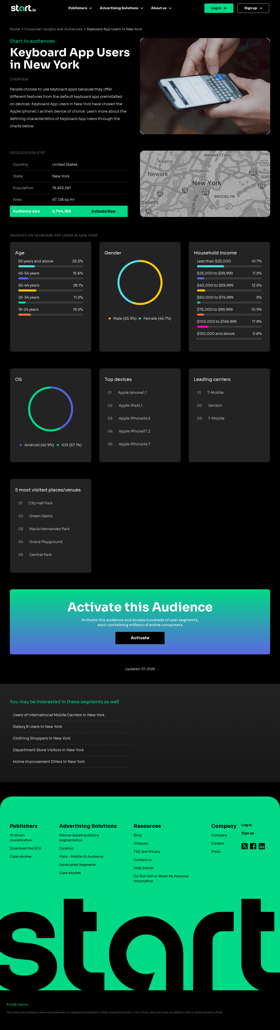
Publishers (77, 8)
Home (15, 29)
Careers (217, 843)
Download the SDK (25, 848)
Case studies (21, 856)
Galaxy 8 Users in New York (37, 726)
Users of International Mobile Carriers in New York (59, 715)
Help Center (144, 868)
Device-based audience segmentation (79, 837)
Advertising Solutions (119, 8)
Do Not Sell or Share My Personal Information (161, 878)
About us (159, 8)
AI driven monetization (21, 837)
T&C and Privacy (147, 851)
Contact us (143, 860)
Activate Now (103, 211)
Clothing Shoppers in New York (42, 738)
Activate (140, 637)
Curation (66, 848)
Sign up (250, 8)
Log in (216, 8)
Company (219, 835)
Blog (137, 835)
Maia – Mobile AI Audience (81, 856)
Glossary (141, 843)
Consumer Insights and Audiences (53, 29)
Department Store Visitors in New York (48, 750)
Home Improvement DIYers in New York (49, 761)
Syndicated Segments (77, 865)
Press (216, 851)
